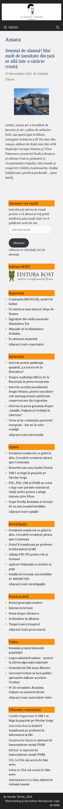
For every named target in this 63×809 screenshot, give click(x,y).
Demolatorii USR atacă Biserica (29, 668)
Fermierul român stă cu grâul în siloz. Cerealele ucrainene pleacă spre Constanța (30, 457)
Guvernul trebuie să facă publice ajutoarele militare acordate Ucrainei (30, 677)
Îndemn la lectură (21, 608)
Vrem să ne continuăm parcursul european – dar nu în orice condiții (30, 424)
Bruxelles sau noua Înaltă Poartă (30, 468)
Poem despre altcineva (24, 613)
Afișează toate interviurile (26, 435)
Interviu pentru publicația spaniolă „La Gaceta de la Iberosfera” (26, 367)
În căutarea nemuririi (23, 339)
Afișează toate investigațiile (27, 584)
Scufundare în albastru (24, 619)
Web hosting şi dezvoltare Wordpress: (29, 801)
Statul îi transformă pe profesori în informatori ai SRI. (26, 730)
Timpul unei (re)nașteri (24, 624)
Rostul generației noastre (26, 603)
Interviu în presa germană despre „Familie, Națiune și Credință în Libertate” (31, 410)
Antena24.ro (17, 780)
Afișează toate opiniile (23, 512)
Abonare (19, 243)
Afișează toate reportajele (26, 344)
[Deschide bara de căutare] (57, 27)
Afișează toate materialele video (30, 697)
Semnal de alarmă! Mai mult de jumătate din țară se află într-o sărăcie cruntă (30, 58)
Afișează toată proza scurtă (27, 629)
